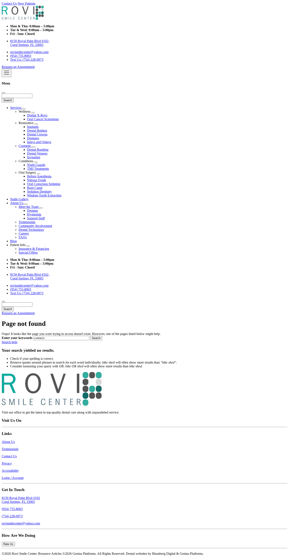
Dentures (33, 138)
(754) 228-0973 (12, 516)
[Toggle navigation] (6, 73)
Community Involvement (35, 226)
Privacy (7, 463)
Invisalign (33, 157)
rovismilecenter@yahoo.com (29, 52)
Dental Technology (31, 229)
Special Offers (28, 252)
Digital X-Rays (37, 115)
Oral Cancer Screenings (43, 119)
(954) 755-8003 (20, 56)
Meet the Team (29, 207)
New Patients (26, 3)
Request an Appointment (18, 67)
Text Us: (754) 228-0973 (26, 59)
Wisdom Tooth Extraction (44, 195)
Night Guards (36, 165)
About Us (17, 203)
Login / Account (12, 478)
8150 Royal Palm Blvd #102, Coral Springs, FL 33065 (29, 43)
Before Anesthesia (39, 176)
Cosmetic (25, 146)
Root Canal (34, 188)
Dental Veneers (37, 153)
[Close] (3, 92)
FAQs (23, 237)
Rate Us (8, 544)
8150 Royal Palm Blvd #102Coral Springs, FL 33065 (21, 500)
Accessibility (10, 470)
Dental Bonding (37, 149)
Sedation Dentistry (39, 191)
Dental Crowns (37, 134)
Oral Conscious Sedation (43, 184)
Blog (13, 241)
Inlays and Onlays (39, 142)
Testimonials (27, 222)
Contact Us (9, 3)
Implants (33, 127)
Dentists (32, 210)
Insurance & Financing (34, 248)
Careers (24, 233)
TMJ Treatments (38, 168)
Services (16, 107)
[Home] (23, 19)
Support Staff (36, 218)
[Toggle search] (3, 301)
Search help (9, 342)
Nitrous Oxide (36, 180)
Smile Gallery (19, 199)
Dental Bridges (37, 130)
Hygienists (34, 214)
